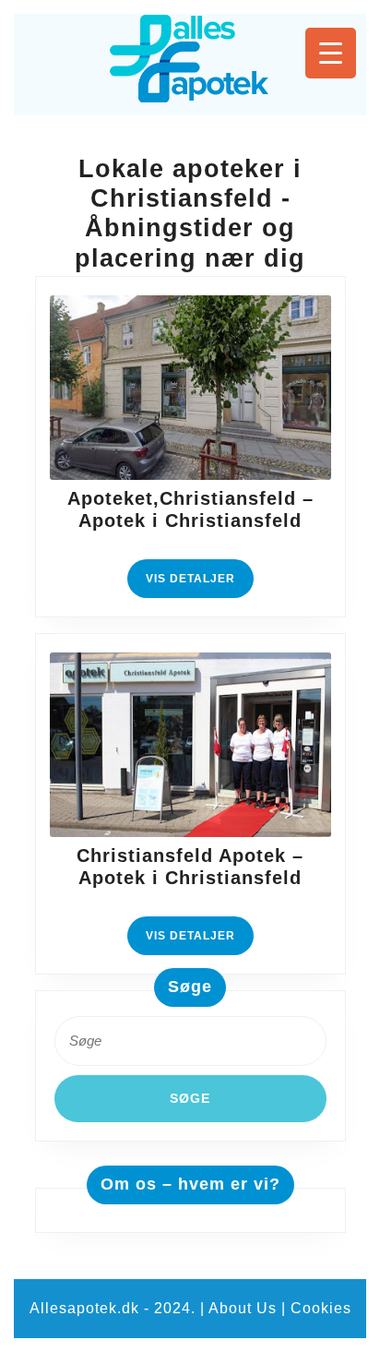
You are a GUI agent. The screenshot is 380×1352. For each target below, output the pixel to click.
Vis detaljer (200, 584)
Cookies (321, 1308)
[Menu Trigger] (330, 53)
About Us (242, 1308)
